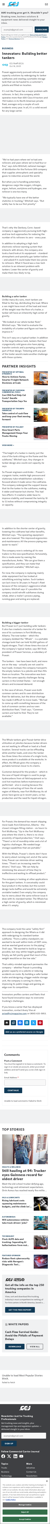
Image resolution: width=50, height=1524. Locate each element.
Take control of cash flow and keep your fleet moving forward (16, 416)
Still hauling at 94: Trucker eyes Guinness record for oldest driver (24, 1175)
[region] (25, 1501)
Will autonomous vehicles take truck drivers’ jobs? (15, 1221)
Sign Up (9, 1443)
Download (15, 1346)
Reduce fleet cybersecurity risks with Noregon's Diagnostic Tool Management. (16, 1261)
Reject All (25, 1512)
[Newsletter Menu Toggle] (46, 4)
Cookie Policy (11, 1500)
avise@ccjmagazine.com (14, 1013)
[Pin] (40, 1022)
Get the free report (20, 1310)
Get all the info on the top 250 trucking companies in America (24, 1288)
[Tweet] (33, 1022)
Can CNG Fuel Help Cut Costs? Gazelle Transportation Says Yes (14, 398)
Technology (8, 1236)
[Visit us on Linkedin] (15, 1456)
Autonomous (8, 1217)
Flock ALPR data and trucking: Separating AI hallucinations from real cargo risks (14, 1242)
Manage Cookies (25, 1505)
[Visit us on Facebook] (3, 1456)
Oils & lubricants (11, 1197)
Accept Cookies (25, 1519)
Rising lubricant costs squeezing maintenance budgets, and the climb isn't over (16, 1203)
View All (35, 1346)
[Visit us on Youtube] (21, 1456)
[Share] (20, 1022)
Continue (13, 1090)
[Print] (6, 1022)
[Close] (47, 1481)
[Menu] (3, 4)
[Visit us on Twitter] (9, 1456)
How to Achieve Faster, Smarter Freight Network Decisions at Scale (15, 379)
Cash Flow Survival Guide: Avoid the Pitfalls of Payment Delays (24, 1335)
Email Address (11, 1077)
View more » (8, 445)
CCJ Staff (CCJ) (16, 63)
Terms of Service (14, 39)
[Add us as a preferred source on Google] (13, 1022)
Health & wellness (11, 1167)
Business (7, 48)
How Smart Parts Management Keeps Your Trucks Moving (15, 433)
